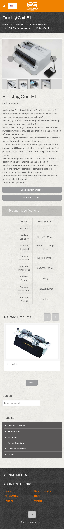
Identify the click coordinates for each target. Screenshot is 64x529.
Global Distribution (43, 491)
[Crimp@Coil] (32, 341)
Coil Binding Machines (19, 28)
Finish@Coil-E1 (43, 28)
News (37, 496)
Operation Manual (32, 197)
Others (11, 454)
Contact (38, 501)
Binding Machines (38, 24)
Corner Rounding (16, 443)
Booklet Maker (15, 431)
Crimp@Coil (12, 364)
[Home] (32, 7)
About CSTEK (11, 496)
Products (19, 24)
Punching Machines (17, 449)
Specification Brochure (32, 190)
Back (31, 382)
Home (5, 24)
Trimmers (12, 437)
